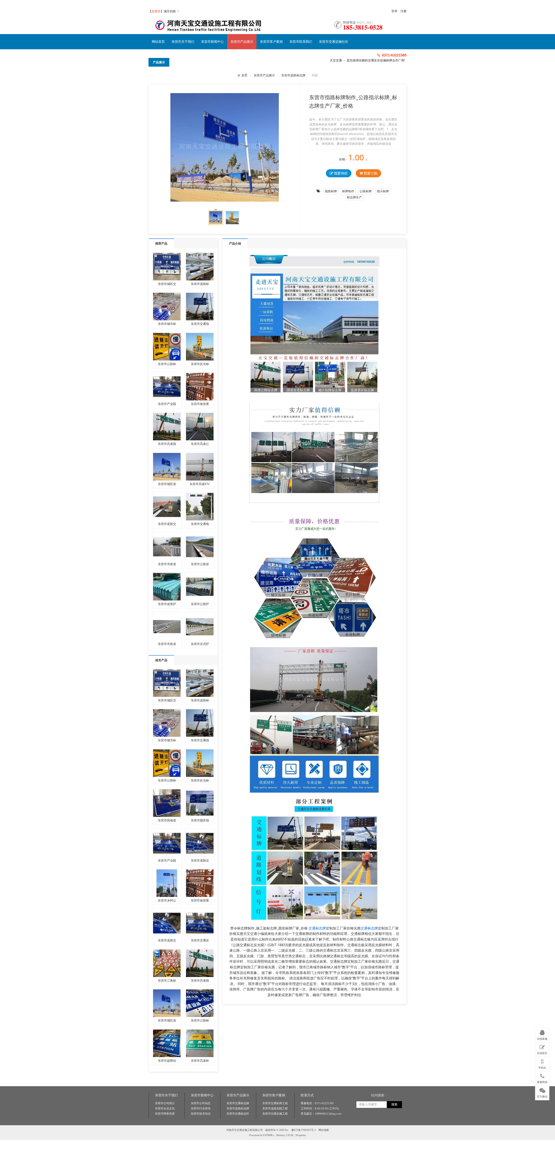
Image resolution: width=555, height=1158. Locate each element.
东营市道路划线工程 (275, 1108)
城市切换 (170, 11)
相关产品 (161, 660)
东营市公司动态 (201, 1103)
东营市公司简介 (165, 1103)
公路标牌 (365, 191)
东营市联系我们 (300, 41)
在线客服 (542, 1038)
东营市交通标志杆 (238, 1113)
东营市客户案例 (271, 41)
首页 (244, 75)
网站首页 (158, 41)
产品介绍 (235, 243)
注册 (403, 11)
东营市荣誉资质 (165, 1113)
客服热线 (542, 1082)
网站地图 (323, 1130)
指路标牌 (331, 191)
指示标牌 (383, 191)
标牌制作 (348, 191)
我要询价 (340, 173)
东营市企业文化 (165, 1108)
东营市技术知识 (201, 1113)
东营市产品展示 (241, 41)
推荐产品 (161, 243)
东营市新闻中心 (212, 41)
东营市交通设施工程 (275, 1113)
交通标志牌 (317, 928)
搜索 (394, 1104)
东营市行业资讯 (201, 1108)
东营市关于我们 (182, 41)
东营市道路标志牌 (293, 75)
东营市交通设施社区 (333, 41)
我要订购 (370, 173)
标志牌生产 (354, 197)
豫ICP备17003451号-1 (303, 1130)
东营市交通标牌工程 (275, 1103)
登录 (394, 11)
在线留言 (542, 1053)
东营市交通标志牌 (238, 1103)
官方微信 (542, 1096)
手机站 (542, 1067)
